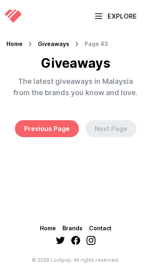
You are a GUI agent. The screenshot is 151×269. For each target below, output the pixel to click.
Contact (100, 228)
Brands (72, 228)
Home (14, 44)
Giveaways (53, 44)
